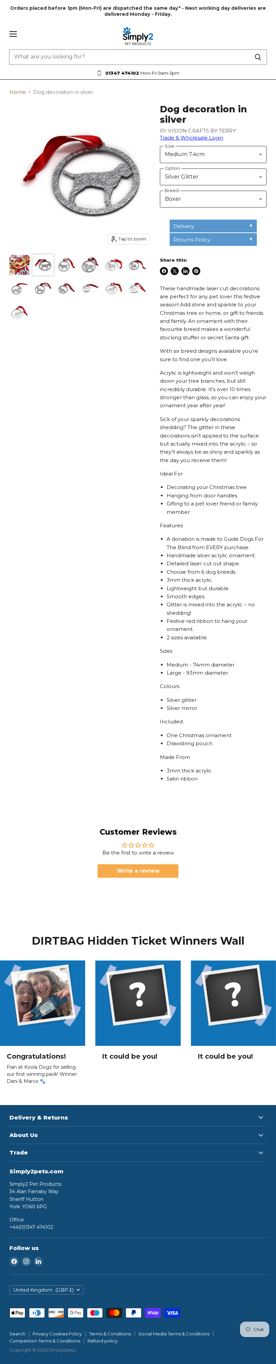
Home (17, 92)
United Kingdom (43, 1290)
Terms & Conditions (110, 1333)
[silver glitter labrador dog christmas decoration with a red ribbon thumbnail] (43, 288)
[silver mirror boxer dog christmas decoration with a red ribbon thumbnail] (66, 265)
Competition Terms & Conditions (44, 1340)
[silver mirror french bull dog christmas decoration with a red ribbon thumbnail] (90, 288)
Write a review (138, 871)
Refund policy (102, 1340)
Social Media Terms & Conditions (173, 1333)
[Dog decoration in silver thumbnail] (43, 265)
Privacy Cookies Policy (57, 1333)
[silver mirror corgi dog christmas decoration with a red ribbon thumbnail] (114, 265)
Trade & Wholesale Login (191, 138)
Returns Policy (191, 239)
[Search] (258, 57)
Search (17, 1333)
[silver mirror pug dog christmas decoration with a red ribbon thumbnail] (137, 288)
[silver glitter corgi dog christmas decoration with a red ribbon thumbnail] (90, 265)
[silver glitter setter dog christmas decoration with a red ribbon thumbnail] (66, 288)
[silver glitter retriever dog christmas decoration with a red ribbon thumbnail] (19, 288)
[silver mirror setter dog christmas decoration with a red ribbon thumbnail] (19, 312)
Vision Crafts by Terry (202, 130)
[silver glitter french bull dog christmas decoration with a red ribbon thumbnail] (137, 265)
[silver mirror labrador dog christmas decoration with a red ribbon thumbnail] (114, 288)
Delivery (183, 226)
